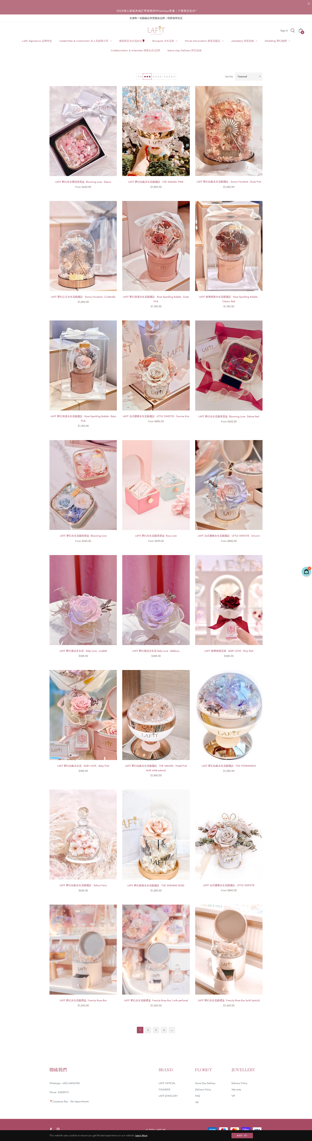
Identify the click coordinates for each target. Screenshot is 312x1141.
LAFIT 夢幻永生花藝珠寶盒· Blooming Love (83, 536)
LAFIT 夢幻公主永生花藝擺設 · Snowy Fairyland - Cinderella (83, 297)
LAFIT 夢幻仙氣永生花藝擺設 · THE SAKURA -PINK (155, 182)
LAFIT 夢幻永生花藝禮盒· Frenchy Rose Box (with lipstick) (229, 1000)
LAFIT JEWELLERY (168, 1096)
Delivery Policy (203, 1089)
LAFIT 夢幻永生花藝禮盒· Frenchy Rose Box (83, 1000)
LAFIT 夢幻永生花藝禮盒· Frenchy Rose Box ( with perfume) (156, 1000)
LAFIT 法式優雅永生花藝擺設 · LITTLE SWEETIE (229, 885)
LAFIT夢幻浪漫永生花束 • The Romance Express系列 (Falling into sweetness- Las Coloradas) (102, 1061)
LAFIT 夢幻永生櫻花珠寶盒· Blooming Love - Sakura (83, 182)
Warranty (236, 1089)
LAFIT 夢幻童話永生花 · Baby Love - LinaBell (83, 651)
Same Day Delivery (205, 1083)
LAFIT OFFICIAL (167, 1083)
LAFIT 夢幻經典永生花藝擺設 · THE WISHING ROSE (156, 885)
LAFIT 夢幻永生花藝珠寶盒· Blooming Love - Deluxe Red (228, 416)
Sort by (229, 76)
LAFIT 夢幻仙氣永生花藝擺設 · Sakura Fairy (83, 885)
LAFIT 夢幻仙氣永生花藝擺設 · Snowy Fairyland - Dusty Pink (229, 181)
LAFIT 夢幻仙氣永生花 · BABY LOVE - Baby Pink (83, 766)
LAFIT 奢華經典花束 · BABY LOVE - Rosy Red (229, 651)
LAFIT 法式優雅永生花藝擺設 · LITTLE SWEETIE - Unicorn (229, 536)
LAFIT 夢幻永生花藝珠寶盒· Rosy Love (156, 536)
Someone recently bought (91, 1058)
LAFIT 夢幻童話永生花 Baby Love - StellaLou (155, 651)
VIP (197, 1102)
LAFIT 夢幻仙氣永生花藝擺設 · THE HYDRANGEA (229, 766)
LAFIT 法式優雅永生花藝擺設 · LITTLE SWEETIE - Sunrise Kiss (156, 416)
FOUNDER (164, 1089)
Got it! (242, 1135)
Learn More (141, 1135)
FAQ (197, 1096)
